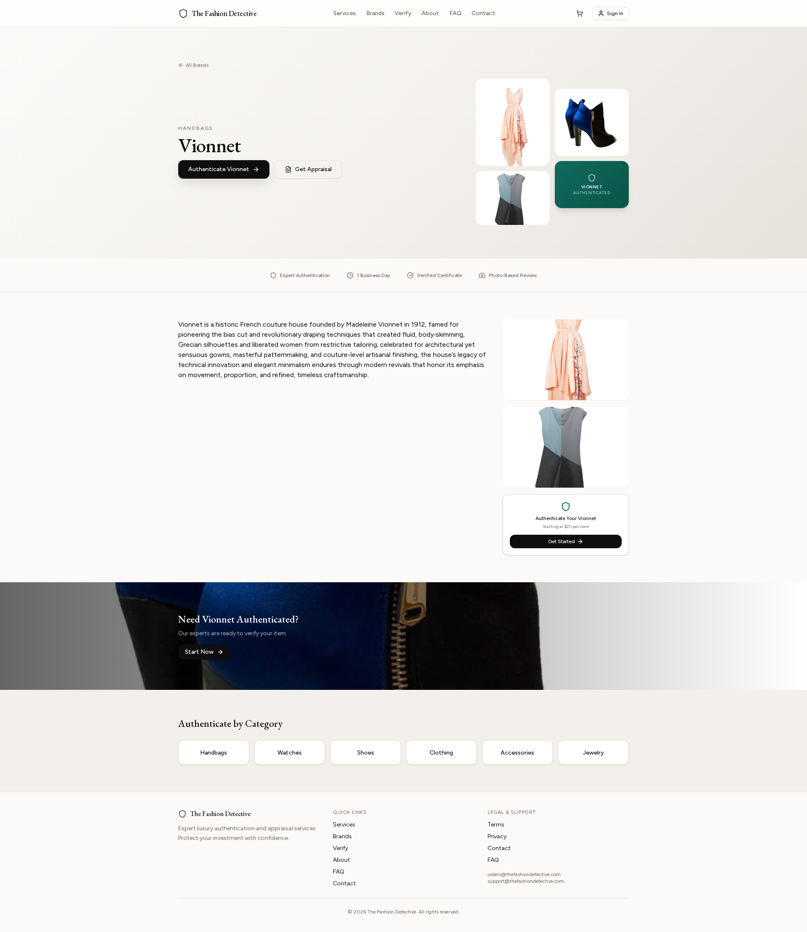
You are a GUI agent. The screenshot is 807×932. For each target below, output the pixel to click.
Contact (483, 13)
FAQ (455, 13)
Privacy (497, 836)
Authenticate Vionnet (218, 169)
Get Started (561, 541)
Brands (375, 13)
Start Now (199, 651)
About (430, 13)
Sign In (615, 13)
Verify (403, 13)
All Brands (197, 65)
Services (344, 13)
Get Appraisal (313, 169)
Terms (496, 824)
